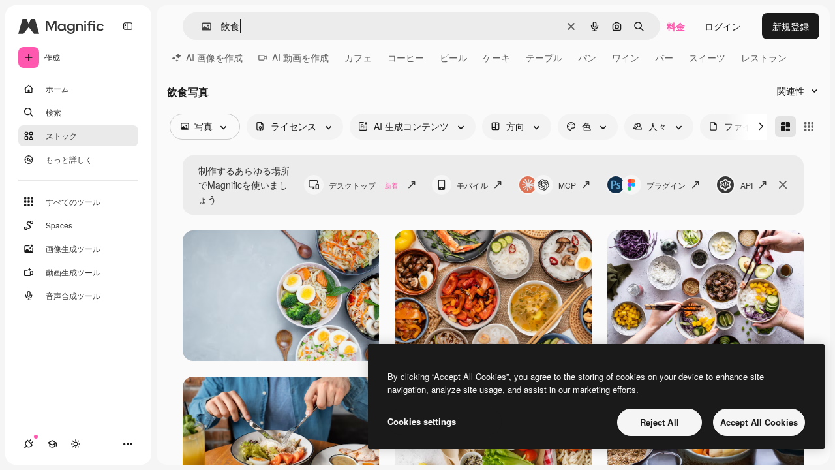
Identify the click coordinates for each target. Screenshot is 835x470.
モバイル (472, 185)
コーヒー (405, 57)
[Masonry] (785, 126)
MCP (567, 185)
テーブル (544, 57)
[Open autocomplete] (201, 26)
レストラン (764, 57)
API (746, 185)
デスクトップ (363, 185)
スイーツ (707, 57)
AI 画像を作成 (214, 57)
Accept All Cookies (759, 422)
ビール (453, 57)
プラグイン (666, 185)
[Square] (808, 126)
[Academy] (52, 443)
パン (587, 57)
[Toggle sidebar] (127, 26)
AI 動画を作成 (300, 57)
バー (664, 57)
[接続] (28, 443)
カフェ (358, 57)
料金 (676, 26)
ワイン (625, 57)
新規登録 (790, 26)
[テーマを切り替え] (75, 443)
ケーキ (496, 57)
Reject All (659, 422)
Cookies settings (421, 421)
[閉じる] (783, 185)
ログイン (723, 26)
